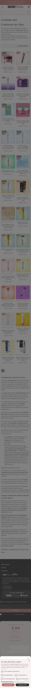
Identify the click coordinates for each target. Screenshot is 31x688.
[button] (15, 682)
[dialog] (15, 673)
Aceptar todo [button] (8, 685)
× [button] (29, 660)
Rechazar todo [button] (22, 685)
